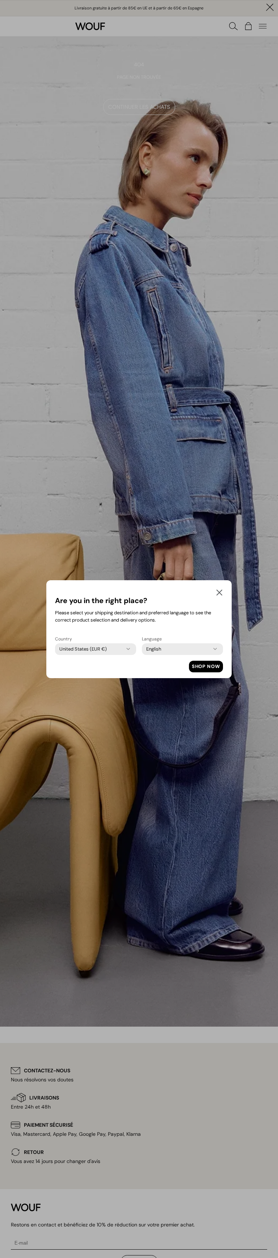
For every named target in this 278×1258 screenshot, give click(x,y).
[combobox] (83, 649)
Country (63, 639)
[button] (219, 594)
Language (152, 639)
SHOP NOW (206, 666)
